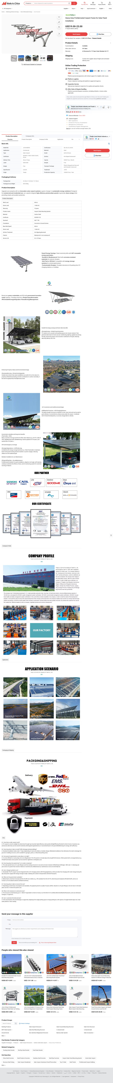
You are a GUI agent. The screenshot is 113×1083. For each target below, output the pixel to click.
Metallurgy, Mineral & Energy (12, 11)
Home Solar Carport (90, 1058)
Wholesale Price (58, 1071)
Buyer (73, 8)
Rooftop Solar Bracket (23, 1050)
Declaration (73, 1076)
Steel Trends (73, 1062)
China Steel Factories (8, 1058)
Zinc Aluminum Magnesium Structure (38, 1033)
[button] (76, 139)
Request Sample (96, 38)
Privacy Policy (81, 1076)
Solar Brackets (37, 11)
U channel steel (88, 1030)
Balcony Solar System (62, 1033)
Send (14, 942)
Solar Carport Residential (24, 1062)
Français (35, 1073)
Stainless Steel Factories (39, 1058)
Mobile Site (92, 1071)
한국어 (69, 1073)
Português (29, 1073)
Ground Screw (5, 1033)
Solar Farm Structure (89, 1027)
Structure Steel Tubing (8, 1062)
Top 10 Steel (63, 1062)
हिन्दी (79, 1073)
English (18, 1073)
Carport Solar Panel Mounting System (72, 1058)
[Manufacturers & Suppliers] (11, 3)
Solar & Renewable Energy (26, 11)
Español (23, 1073)
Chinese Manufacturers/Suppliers (36, 1071)
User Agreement (65, 1076)
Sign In (68, 128)
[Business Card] (109, 143)
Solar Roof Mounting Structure (37, 1030)
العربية (65, 1073)
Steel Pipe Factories (54, 1058)
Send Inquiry (76, 34)
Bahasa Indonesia (102, 1073)
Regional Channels (76, 1071)
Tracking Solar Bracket (8, 1050)
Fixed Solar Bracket (38, 1050)
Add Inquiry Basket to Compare (32, 64)
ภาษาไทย (83, 1073)
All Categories (7, 8)
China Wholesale (50, 1071)
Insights (98, 1071)
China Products (24, 1071)
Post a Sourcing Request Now (47, 942)
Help (82, 8)
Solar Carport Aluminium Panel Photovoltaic (45, 1062)
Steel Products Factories (23, 1058)
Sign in (109, 4)
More (3, 1065)
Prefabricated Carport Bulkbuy (87, 1062)
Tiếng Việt (94, 1073)
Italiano (48, 1073)
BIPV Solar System (6, 1030)
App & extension (91, 8)
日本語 (74, 1073)
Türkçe (88, 1073)
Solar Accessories (88, 1033)
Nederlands (59, 1073)
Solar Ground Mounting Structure (65, 1027)
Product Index (85, 1071)
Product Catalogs (25, 1023)
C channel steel (60, 1030)
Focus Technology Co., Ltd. (46, 1076)
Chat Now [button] (101, 34)
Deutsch (53, 1073)
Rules (110, 8)
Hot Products (16, 1071)
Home (3, 11)
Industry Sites (67, 1071)
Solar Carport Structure (35, 1027)
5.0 (91, 139)
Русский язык (42, 1073)
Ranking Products (6, 1027)
